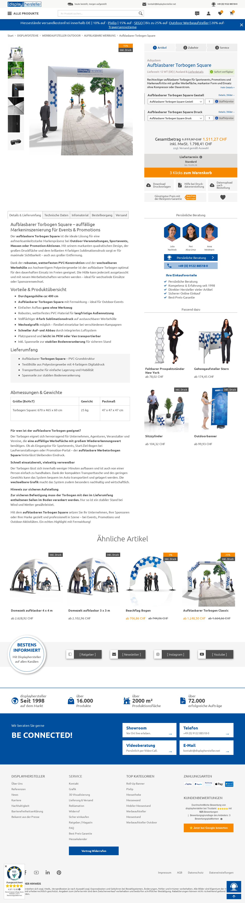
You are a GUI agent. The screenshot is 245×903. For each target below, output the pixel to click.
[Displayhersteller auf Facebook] (25, 872)
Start (11, 35)
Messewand (133, 800)
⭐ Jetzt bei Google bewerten (208, 827)
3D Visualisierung (79, 794)
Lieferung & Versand (81, 800)
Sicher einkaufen (79, 816)
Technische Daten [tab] (56, 215)
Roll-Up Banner (135, 783)
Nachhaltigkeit (20, 805)
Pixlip (112, 23)
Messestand (133, 816)
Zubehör (191, 47)
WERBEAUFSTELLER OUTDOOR (61, 35)
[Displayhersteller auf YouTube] (36, 872)
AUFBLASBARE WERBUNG (100, 35)
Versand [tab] (121, 215)
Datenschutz (195, 872)
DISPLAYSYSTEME (27, 35)
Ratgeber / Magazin (80, 822)
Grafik (72, 789)
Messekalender (78, 839)
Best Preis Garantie (80, 833)
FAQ (71, 828)
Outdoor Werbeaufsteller (189, 23)
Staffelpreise (226, 101)
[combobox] (101, 13)
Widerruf (74, 811)
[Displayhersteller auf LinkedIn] (47, 872)
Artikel (160, 47)
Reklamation (76, 805)
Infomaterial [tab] (80, 215)
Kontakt (74, 783)
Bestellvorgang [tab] (102, 215)
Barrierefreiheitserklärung (27, 811)
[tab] (191, 98)
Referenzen (18, 789)
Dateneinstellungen (221, 872)
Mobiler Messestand (138, 805)
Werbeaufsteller (136, 811)
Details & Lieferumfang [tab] (25, 215)
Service (222, 47)
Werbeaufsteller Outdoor (141, 822)
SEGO (138, 23)
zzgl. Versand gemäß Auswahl (191, 148)
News (14, 794)
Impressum (164, 872)
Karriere (16, 800)
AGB (179, 872)
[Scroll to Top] (234, 896)
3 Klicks (191, 172)
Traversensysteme (123, 27)
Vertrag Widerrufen (94, 850)
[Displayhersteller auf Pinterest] (59, 872)
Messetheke (133, 794)
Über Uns (17, 783)
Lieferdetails (195, 71)
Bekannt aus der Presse (25, 816)
